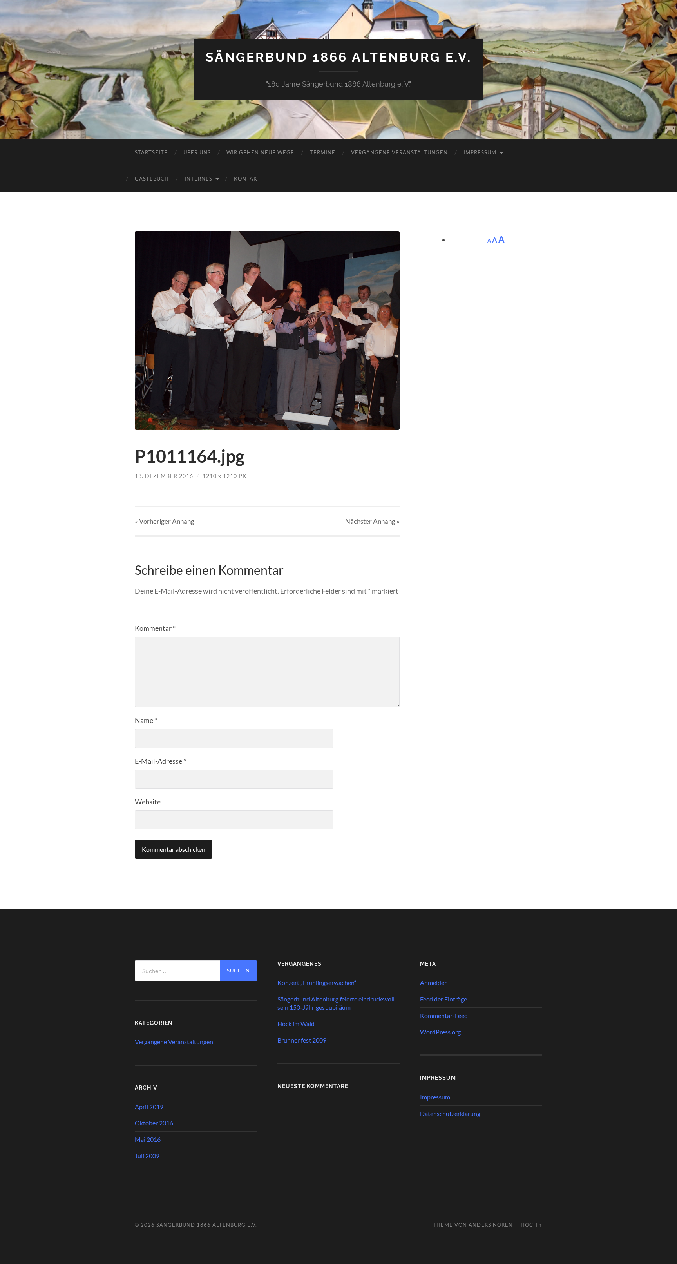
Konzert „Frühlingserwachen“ (317, 982)
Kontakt (247, 179)
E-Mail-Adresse (160, 761)
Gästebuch (152, 179)
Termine (322, 152)
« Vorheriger (164, 521)
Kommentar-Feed (444, 1015)
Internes (198, 179)
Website (148, 801)
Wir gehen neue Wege (260, 152)
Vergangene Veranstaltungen (399, 152)
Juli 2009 (147, 1155)
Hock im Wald (296, 1023)
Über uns (197, 152)
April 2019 (149, 1106)
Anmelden (434, 982)
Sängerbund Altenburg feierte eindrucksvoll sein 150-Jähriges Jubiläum (336, 1003)
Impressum (479, 152)
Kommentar (155, 628)
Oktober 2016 (154, 1122)
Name (146, 720)
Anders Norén (491, 1225)
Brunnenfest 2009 (301, 1040)
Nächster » (372, 521)
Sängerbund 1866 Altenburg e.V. (339, 57)
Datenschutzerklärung (450, 1113)
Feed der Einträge (443, 999)
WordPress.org (440, 1032)
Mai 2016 (148, 1139)
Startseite (151, 152)
